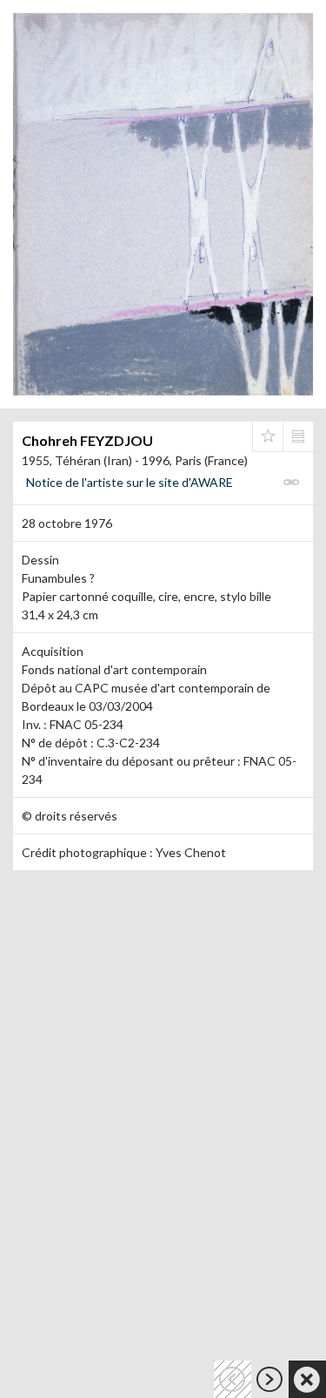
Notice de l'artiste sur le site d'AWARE (129, 482)
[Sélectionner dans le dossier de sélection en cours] (268, 436)
